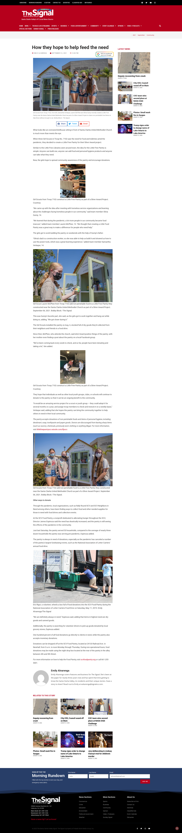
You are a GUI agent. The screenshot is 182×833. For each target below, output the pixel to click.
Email (111, 772)
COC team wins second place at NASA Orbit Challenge (98, 721)
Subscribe (23, 2)
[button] (160, 25)
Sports (54, 26)
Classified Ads (77, 2)
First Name (72, 772)
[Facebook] (142, 2)
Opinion (120, 26)
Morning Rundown (35, 2)
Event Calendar (108, 26)
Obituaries (88, 2)
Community (94, 26)
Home (21, 26)
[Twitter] (146, 2)
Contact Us (56, 2)
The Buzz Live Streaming (41, 26)
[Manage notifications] (177, 828)
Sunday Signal (38, 29)
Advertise (66, 2)
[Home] (130, 35)
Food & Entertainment (79, 26)
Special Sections (25, 29)
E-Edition (47, 2)
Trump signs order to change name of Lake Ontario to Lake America (73, 753)
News (26, 26)
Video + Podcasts (133, 26)
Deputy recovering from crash (132, 76)
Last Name (92, 772)
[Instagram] (154, 2)
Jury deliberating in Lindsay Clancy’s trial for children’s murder (100, 753)
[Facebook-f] (137, 828)
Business (64, 26)
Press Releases (53, 29)
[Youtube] (150, 2)
